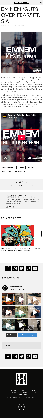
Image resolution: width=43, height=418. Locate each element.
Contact (23, 394)
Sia (9, 171)
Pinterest (22, 186)
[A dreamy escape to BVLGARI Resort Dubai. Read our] (34, 299)
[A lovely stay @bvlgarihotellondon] (8, 299)
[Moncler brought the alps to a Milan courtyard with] (21, 312)
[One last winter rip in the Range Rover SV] (8, 325)
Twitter (32, 186)
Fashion (13, 391)
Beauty (13, 392)
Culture (33, 391)
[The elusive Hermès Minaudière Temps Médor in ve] (34, 312)
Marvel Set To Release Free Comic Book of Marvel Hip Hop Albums (16, 249)
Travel (24, 392)
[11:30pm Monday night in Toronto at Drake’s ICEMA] (8, 312)
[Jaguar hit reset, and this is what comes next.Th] (34, 325)
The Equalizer (19, 171)
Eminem (21, 167)
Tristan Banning (7, 25)
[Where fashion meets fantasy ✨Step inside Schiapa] (21, 299)
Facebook (12, 186)
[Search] (41, 2)
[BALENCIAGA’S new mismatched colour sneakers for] (21, 325)
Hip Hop (31, 167)
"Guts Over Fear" (8, 167)
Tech (34, 392)
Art (22, 391)
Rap (3, 171)
